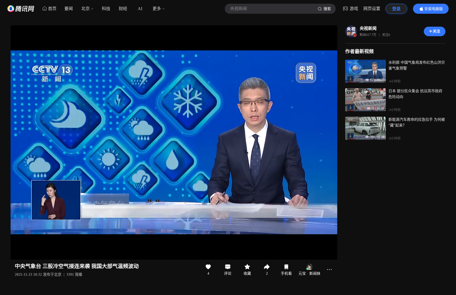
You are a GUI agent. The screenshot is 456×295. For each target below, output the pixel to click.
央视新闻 (368, 28)
